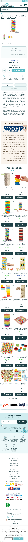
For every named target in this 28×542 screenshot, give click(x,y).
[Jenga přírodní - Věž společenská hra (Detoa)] (7, 179)
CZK (23, 0)
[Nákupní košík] (21, 4)
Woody (16, 50)
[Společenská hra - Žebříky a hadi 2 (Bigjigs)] (7, 348)
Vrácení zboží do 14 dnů (14, 476)
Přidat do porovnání (22, 79)
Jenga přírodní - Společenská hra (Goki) (20, 300)
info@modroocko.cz (15, 516)
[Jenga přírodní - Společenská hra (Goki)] (21, 291)
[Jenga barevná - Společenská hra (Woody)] (7, 207)
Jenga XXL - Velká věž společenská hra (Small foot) (20, 272)
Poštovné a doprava (14, 471)
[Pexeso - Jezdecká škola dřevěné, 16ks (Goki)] (21, 375)
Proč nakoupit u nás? (14, 458)
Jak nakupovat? (14, 460)
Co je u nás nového (14, 463)
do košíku (17, 70)
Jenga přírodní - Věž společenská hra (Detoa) (7, 188)
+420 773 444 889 (15, 513)
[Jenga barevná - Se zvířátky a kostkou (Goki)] (7, 264)
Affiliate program (14, 465)
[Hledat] (25, 9)
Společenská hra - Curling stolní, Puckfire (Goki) (21, 356)
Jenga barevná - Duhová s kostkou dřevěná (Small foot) (7, 300)
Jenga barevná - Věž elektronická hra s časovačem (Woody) (7, 244)
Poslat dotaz (4, 79)
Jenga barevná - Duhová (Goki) (7, 329)
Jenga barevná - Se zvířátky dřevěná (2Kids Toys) (21, 216)
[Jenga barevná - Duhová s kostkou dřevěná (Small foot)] (7, 291)
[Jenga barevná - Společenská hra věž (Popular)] (21, 235)
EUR (26, 0)
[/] (5, 437)
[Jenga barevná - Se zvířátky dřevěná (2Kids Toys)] (21, 207)
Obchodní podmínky (14, 462)
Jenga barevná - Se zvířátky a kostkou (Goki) (7, 272)
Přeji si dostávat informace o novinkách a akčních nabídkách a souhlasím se (15, 427)
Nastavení (8, 538)
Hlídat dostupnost (9, 79)
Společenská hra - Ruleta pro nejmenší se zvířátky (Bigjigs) (20, 329)
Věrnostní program (14, 474)
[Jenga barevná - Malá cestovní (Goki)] (21, 179)
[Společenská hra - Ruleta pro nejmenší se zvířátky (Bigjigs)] (21, 320)
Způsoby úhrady (14, 473)
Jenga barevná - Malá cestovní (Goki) (21, 188)
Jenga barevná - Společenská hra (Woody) (7, 216)
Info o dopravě (15, 65)
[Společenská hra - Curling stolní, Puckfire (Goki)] (21, 348)
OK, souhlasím (18, 538)
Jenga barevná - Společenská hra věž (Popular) (21, 243)
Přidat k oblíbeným (16, 79)
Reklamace (14, 478)
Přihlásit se (11, 1)
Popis (7, 85)
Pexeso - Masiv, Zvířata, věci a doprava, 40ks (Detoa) (7, 384)
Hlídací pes (14, 88)
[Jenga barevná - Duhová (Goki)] (7, 320)
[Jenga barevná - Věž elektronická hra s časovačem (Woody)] (7, 235)
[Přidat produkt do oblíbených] (13, 174)
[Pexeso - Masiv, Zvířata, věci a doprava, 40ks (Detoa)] (7, 375)
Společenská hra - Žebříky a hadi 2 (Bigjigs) (7, 356)
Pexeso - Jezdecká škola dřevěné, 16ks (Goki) (20, 384)
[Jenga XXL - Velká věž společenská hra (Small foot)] (21, 264)
